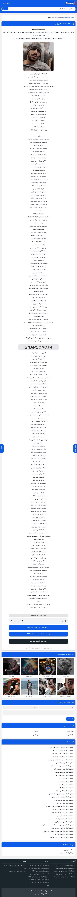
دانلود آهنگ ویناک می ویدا (65, 778)
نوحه (36, 731)
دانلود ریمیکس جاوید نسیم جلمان (39, 880)
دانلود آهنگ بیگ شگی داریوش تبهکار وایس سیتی (58, 831)
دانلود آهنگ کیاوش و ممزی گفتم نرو (62, 813)
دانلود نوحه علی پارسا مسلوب (17, 871)
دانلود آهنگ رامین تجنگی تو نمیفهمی (62, 754)
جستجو (5, 9)
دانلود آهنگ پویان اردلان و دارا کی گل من (61, 760)
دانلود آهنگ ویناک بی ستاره (64, 791)
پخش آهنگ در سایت (66, 853)
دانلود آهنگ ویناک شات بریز (64, 775)
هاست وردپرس (68, 850)
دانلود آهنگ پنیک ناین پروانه (64, 834)
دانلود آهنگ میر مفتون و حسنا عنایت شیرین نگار (58, 825)
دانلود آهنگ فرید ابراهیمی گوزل (63, 800)
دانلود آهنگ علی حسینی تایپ (64, 822)
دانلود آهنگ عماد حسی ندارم (64, 819)
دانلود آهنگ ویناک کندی (65, 782)
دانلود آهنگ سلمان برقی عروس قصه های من (59, 806)
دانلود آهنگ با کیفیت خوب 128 (37, 634)
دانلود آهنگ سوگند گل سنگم (64, 772)
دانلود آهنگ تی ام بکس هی (64, 763)
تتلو (64, 17)
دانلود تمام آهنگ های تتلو (38, 641)
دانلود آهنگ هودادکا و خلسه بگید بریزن (61, 747)
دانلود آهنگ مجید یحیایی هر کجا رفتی (61, 837)
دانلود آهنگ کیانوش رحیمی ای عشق (62, 828)
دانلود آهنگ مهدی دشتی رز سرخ (63, 757)
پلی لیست (70, 731)
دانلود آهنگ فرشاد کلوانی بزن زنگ (63, 809)
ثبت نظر (70, 719)
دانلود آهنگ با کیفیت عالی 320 (37, 628)
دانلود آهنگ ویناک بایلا (66, 785)
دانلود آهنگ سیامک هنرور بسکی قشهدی (61, 794)
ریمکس (35, 735)
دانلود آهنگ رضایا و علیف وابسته (63, 750)
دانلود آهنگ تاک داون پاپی (65, 816)
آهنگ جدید (6, 3)
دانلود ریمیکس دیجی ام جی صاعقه (39, 865)
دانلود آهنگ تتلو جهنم (62, 24)
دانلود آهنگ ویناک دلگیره (65, 788)
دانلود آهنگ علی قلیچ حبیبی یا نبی (62, 797)
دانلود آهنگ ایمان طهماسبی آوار (63, 769)
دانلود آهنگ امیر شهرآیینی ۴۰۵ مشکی (62, 766)
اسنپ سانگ (70, 17)
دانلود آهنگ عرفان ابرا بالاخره (64, 803)
